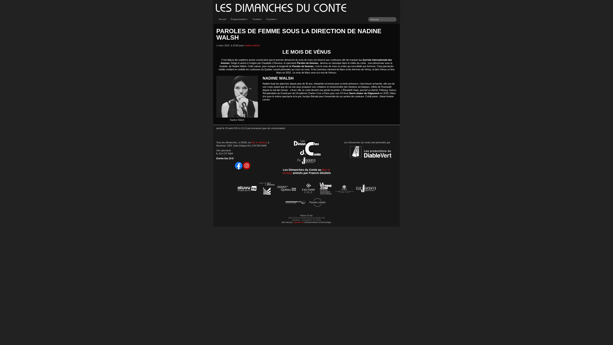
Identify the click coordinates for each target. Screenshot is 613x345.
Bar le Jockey (258, 142)
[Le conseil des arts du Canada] (344, 189)
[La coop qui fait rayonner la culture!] (308, 189)
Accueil (222, 19)
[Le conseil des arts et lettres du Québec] (287, 189)
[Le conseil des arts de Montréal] (267, 189)
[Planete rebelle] (317, 203)
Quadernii (298, 222)
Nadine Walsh (252, 45)
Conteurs (257, 19)
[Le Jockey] (366, 189)
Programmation (238, 19)
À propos (271, 19)
